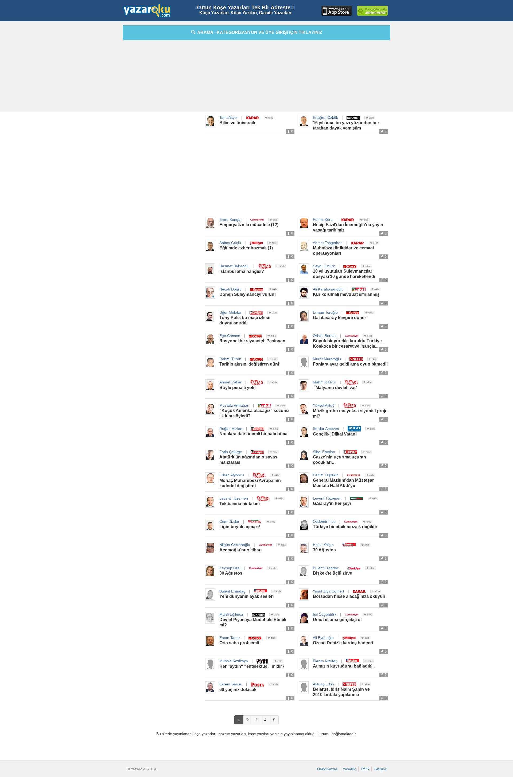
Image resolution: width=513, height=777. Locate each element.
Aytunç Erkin (323, 684)
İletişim (380, 769)
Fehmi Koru (323, 219)
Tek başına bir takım (239, 503)
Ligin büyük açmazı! (239, 526)
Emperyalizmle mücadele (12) (248, 224)
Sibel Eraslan (324, 452)
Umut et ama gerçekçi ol (337, 619)
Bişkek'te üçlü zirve (332, 573)
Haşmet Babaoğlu (234, 266)
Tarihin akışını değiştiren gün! (249, 364)
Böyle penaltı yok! (237, 387)
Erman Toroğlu (325, 312)
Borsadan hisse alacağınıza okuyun (349, 596)
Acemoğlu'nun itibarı (240, 550)
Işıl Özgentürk (324, 614)
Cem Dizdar (229, 521)
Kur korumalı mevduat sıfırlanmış (346, 294)
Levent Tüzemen (233, 498)
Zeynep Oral (229, 568)
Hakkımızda (327, 769)
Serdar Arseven (326, 428)
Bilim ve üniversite (237, 122)
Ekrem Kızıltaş (325, 661)
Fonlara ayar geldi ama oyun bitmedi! (350, 364)
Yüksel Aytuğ (324, 405)
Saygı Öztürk (324, 266)
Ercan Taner (229, 637)
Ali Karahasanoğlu (328, 289)
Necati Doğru (230, 289)
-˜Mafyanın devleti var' (335, 387)
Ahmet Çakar (230, 382)
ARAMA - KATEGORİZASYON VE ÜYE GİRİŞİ (258, 32)
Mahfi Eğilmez (231, 614)
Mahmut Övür (324, 382)
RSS (365, 769)
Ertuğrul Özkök (325, 117)
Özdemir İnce (324, 521)
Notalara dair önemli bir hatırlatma (253, 433)
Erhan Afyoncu (231, 475)
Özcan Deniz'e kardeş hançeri (343, 643)
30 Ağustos (324, 550)
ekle (270, 117)
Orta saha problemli (239, 643)
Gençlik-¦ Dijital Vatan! (335, 434)
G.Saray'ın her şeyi (332, 503)
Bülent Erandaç (326, 568)
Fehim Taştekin (326, 475)
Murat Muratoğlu (327, 359)
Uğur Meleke (230, 312)
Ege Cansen (229, 335)
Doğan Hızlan (230, 428)
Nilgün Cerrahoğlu (234, 545)
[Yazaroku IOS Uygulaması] (336, 11)
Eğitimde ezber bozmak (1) (246, 248)
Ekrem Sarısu (230, 684)
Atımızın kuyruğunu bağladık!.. (344, 666)
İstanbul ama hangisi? (241, 271)
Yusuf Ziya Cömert (328, 591)
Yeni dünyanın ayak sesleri (246, 596)
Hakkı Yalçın (323, 545)
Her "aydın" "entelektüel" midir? (252, 666)
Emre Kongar (230, 219)
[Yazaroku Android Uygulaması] (372, 11)
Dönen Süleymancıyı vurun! (247, 294)
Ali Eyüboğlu (323, 637)
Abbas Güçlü (230, 243)
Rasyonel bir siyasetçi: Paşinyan (252, 341)
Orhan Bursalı (324, 335)
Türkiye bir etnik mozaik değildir (345, 526)
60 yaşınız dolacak (237, 689)
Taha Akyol (228, 117)
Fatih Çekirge (230, 452)
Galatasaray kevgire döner (339, 317)
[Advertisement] (98, 105)
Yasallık (349, 769)
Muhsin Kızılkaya (233, 661)
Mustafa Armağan (234, 405)
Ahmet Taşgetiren (328, 243)
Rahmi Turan (230, 359)
